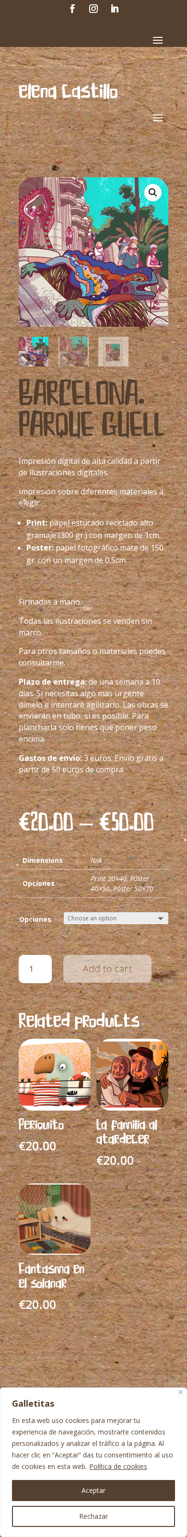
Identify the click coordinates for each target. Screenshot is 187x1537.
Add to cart (107, 968)
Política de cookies (118, 1466)
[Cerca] (180, 1392)
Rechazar (93, 1516)
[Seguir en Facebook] (72, 8)
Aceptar (93, 1490)
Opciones (35, 919)
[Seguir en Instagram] (93, 8)
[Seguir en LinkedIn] (114, 8)
